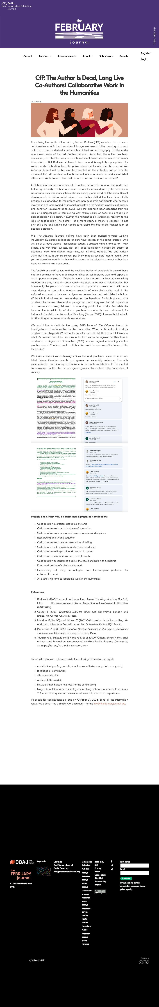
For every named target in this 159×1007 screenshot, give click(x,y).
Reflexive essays (86, 878)
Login (144, 59)
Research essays (86, 935)
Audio (84, 929)
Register (145, 53)
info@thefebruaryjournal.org (109, 703)
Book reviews (85, 942)
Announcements (67, 56)
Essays (85, 872)
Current (27, 56)
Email (122, 869)
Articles (85, 868)
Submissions (106, 56)
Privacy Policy (98, 870)
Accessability (100, 881)
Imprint (98, 884)
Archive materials (86, 896)
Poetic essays (85, 920)
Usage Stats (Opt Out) (100, 876)
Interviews (86, 926)
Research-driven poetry (86, 911)
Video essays (85, 903)
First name (125, 861)
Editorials (86, 865)
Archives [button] (44, 56)
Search (124, 56)
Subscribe (126, 878)
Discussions (87, 890)
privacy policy (126, 889)
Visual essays (85, 885)
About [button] (87, 56)
